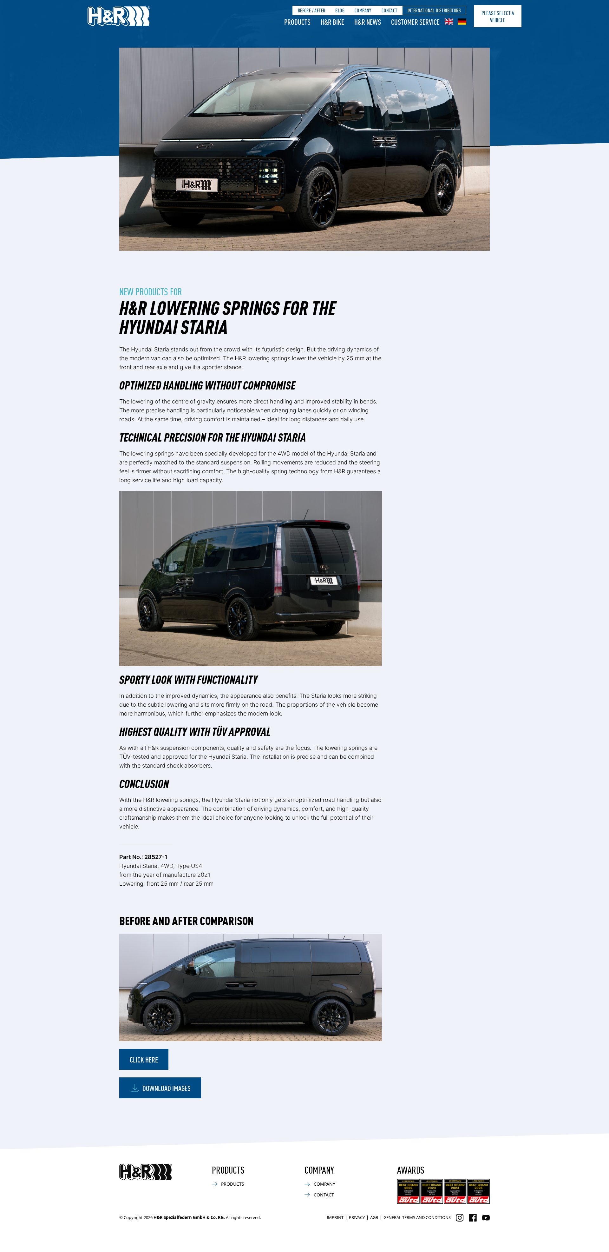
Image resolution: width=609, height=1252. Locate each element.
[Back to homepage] (145, 1172)
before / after (311, 10)
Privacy (357, 1217)
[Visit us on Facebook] (473, 1218)
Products (297, 22)
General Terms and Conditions (417, 1217)
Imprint (335, 1217)
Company (363, 10)
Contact (389, 10)
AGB (374, 1217)
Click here (144, 1059)
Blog (339, 10)
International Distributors (434, 10)
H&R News (367, 22)
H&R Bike (332, 22)
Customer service (415, 22)
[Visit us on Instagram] (460, 1218)
